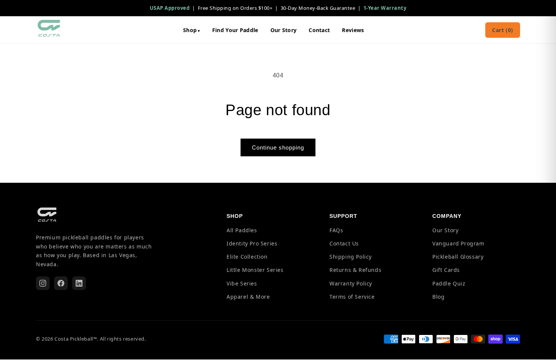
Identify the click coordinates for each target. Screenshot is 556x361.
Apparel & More (248, 296)
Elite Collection (247, 256)
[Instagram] (43, 283)
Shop (190, 30)
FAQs (336, 230)
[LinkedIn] (79, 283)
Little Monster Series (255, 270)
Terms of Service (352, 296)
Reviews (353, 30)
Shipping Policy (350, 256)
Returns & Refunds (355, 270)
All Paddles (242, 230)
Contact (319, 30)
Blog (438, 296)
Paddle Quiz (449, 283)
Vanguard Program (458, 243)
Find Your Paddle (235, 30)
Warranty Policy (350, 283)
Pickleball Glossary (457, 256)
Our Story (283, 30)
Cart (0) (502, 30)
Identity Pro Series (252, 243)
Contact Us (344, 243)
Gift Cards (446, 270)
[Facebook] (61, 283)
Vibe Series (242, 283)
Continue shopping (278, 147)
